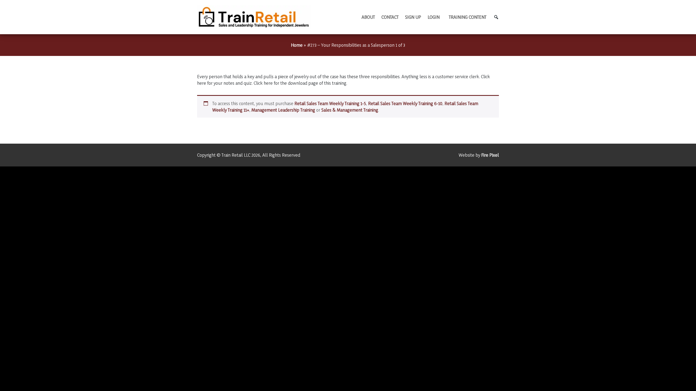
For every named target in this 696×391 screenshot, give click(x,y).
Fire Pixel (490, 155)
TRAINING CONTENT (467, 17)
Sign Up (413, 17)
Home (297, 45)
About (368, 17)
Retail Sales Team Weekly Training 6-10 (405, 103)
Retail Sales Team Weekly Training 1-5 (330, 103)
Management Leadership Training (283, 110)
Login (434, 17)
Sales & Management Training (349, 110)
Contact (390, 17)
